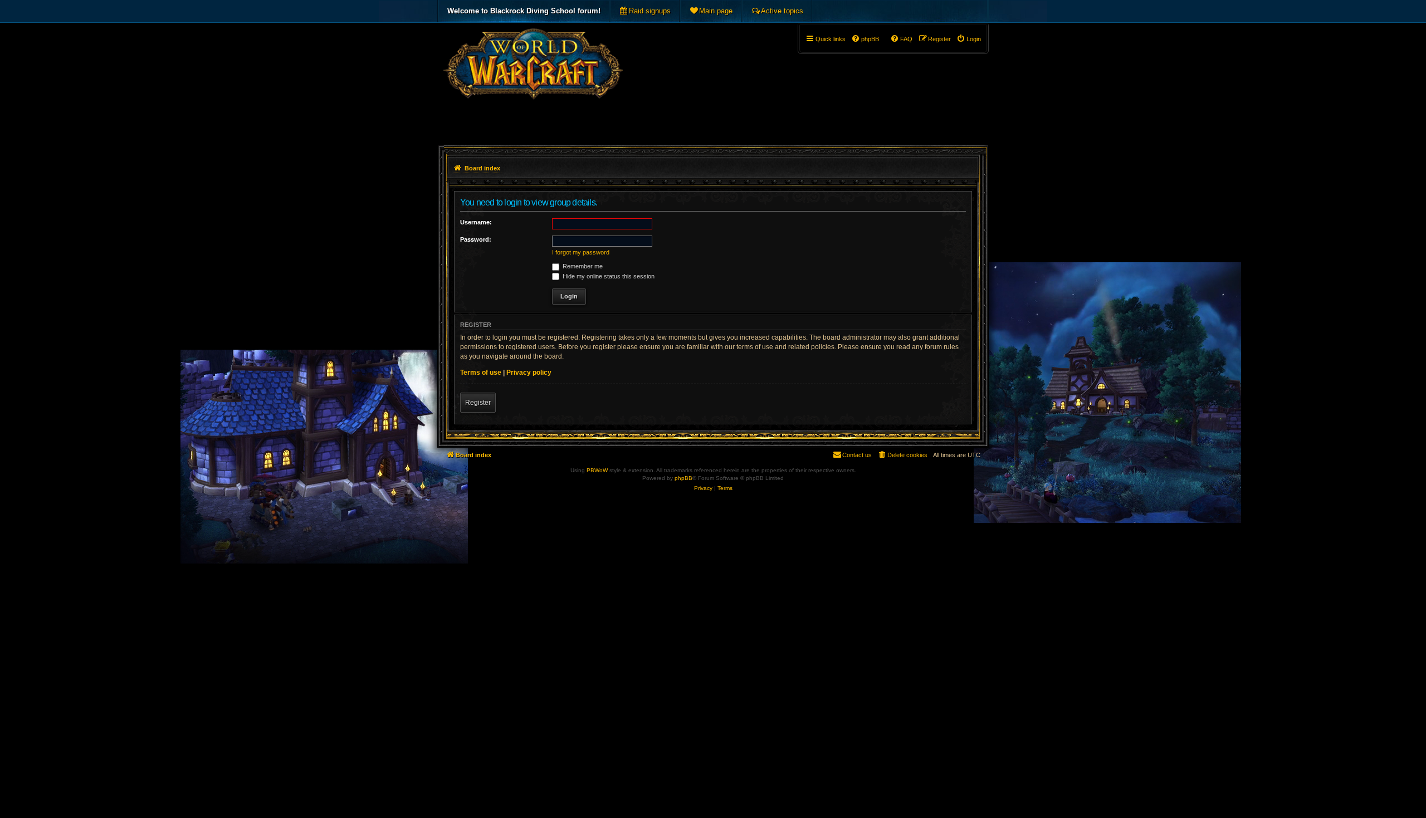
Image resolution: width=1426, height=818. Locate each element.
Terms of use (480, 372)
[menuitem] (645, 11)
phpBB (683, 478)
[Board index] (533, 81)
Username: (476, 222)
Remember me (582, 266)
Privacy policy (528, 372)
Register (478, 402)
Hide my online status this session (608, 276)
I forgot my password (580, 252)
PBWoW (597, 470)
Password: (475, 239)
